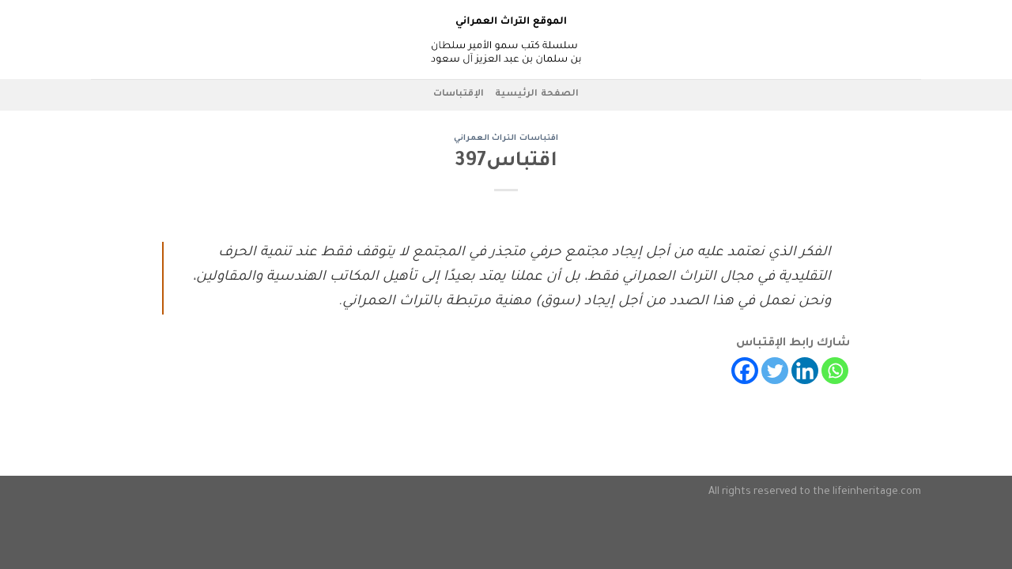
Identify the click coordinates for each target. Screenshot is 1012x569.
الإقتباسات (458, 94)
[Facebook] (744, 370)
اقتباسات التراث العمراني (506, 138)
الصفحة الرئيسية (536, 94)
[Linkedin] (804, 370)
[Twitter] (774, 370)
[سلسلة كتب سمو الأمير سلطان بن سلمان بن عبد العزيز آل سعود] (506, 39)
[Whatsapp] (834, 370)
